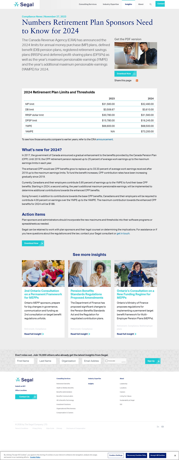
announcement (104, 139)
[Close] (175, 455)
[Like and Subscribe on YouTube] (162, 427)
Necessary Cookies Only (136, 455)
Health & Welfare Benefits (65, 388)
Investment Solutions (64, 404)
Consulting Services (88, 4)
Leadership (123, 384)
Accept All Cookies (158, 455)
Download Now (124, 74)
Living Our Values (125, 396)
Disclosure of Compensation (75, 428)
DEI (121, 404)
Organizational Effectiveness (66, 408)
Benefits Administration (64, 392)
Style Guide (50, 428)
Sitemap (59, 428)
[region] (89, 455)
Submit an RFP (20, 390)
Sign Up (151, 361)
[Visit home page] (24, 383)
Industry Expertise (111, 4)
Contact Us (24, 400)
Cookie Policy (35, 457)
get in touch (123, 233)
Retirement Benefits (63, 384)
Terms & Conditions (21, 428)
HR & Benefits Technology (65, 400)
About (140, 4)
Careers (122, 392)
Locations (123, 388)
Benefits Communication (65, 396)
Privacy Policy (37, 428)
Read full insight (33, 334)
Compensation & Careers (65, 413)
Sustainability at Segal (127, 400)
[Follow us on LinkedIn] (159, 427)
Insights (128, 4)
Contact (161, 3)
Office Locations (21, 394)
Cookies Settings (115, 455)
